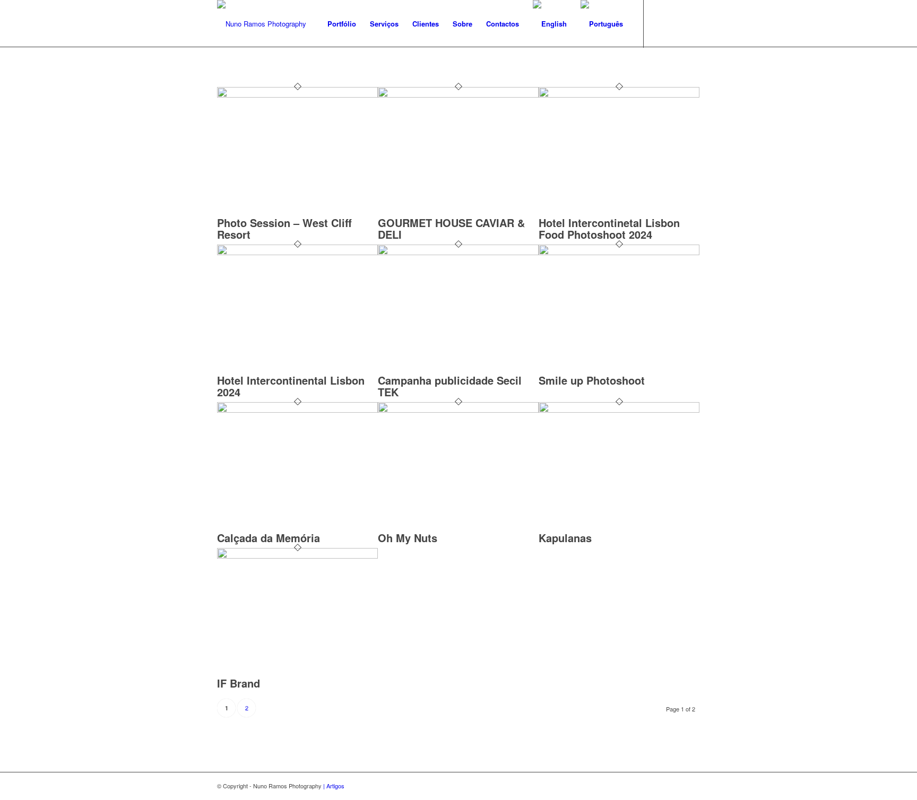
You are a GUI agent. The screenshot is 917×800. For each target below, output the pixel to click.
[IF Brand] (297, 556)
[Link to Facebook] (676, 23)
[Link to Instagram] (660, 23)
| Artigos (333, 785)
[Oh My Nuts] (458, 410)
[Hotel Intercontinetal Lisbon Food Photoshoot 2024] (619, 95)
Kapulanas (565, 537)
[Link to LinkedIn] (692, 23)
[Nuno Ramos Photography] (261, 24)
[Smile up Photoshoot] (619, 252)
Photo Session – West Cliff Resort (284, 228)
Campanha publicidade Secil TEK (450, 385)
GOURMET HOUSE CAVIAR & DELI (451, 228)
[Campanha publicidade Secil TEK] (458, 252)
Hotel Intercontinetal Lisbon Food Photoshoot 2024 (609, 228)
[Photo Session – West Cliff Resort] (297, 95)
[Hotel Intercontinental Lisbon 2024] (297, 252)
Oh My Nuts (407, 537)
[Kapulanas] (619, 410)
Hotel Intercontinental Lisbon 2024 (291, 385)
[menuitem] (342, 24)
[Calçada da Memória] (297, 410)
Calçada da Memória (268, 537)
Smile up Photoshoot (592, 380)
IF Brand (238, 683)
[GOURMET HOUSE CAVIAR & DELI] (458, 95)
